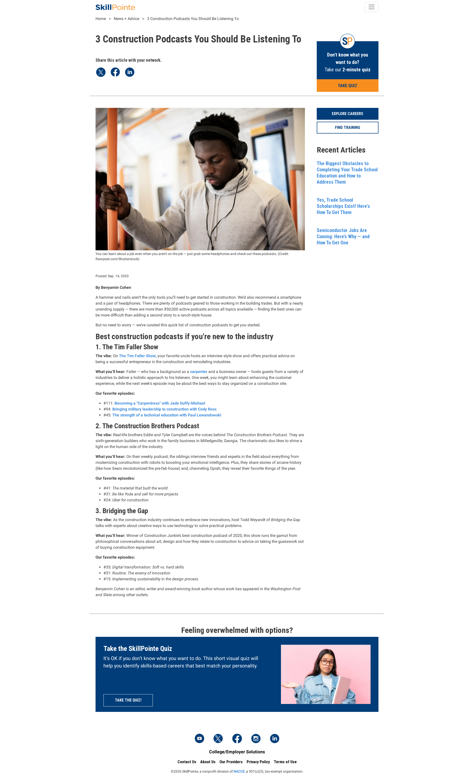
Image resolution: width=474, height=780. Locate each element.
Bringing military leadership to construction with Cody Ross (164, 409)
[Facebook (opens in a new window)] (237, 739)
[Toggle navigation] (371, 7)
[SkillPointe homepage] (115, 7)
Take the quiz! (128, 700)
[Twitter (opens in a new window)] (218, 739)
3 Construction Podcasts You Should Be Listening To (193, 18)
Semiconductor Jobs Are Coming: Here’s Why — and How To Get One (343, 236)
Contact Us (187, 762)
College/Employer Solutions (237, 751)
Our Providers (231, 762)
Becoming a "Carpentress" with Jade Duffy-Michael (160, 403)
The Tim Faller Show (137, 355)
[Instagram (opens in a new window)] (255, 739)
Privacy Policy (258, 762)
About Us (208, 762)
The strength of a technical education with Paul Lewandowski (166, 415)
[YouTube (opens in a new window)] (199, 739)
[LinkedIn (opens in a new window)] (274, 739)
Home (101, 18)
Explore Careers (347, 113)
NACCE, (239, 771)
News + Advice (126, 18)
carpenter (198, 371)
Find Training (347, 127)
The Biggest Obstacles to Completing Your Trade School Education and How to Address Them (347, 172)
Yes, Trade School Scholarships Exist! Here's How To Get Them (343, 206)
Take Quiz (347, 85)
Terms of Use (285, 762)
